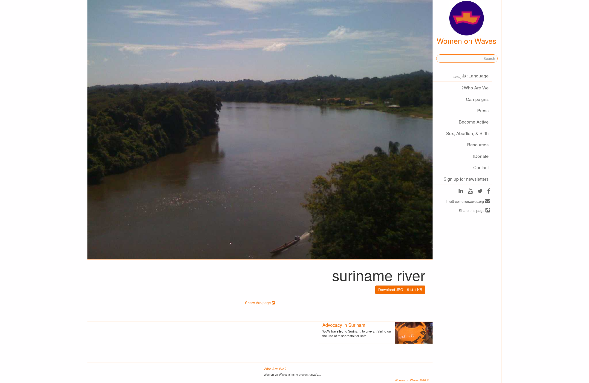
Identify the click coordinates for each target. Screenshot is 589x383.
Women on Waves (466, 40)
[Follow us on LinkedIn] (461, 191)
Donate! (481, 156)
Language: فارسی (471, 75)
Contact (481, 167)
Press (483, 110)
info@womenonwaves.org (465, 201)
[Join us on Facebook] (488, 191)
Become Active (474, 121)
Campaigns (477, 99)
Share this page (472, 210)
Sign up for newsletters (466, 179)
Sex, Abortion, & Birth (467, 133)
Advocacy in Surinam (343, 324)
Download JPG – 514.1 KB (400, 289)
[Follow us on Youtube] (470, 191)
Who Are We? (475, 87)
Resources (478, 144)
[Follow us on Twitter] (480, 191)
